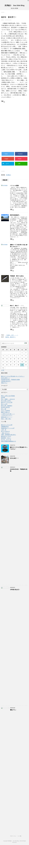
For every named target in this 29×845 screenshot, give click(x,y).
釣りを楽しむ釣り (6, 400)
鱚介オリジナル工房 (6, 402)
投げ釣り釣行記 (5, 407)
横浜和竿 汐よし (6, 438)
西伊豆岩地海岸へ (15, 215)
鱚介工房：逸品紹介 (6, 405)
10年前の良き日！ (6, 381)
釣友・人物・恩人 (6, 418)
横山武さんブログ (6, 436)
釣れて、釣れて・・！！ (17, 305)
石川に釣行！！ (5, 378)
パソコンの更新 (14, 185)
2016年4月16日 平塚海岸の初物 (10, 379)
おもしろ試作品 (5, 410)
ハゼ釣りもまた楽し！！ (8, 414)
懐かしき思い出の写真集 (8, 395)
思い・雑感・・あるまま (8, 399)
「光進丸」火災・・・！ (11, 335)
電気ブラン (4, 383)
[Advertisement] (14, 116)
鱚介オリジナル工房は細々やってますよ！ (13, 376)
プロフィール (13, 836)
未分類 (3, 397)
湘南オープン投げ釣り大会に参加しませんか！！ (18, 245)
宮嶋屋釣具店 (5, 426)
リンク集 (19, 836)
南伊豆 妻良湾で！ (10, 337)
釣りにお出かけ (5, 431)
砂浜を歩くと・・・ (6, 417)
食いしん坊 (4, 404)
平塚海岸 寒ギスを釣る (17, 276)
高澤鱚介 (8, 175)
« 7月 (2, 370)
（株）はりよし (5, 433)
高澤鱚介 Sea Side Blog (14, 5)
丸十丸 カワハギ (6, 439)
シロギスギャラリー (6, 415)
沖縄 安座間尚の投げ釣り (8, 434)
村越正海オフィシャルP (7, 428)
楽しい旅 (3, 409)
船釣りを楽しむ (5, 412)
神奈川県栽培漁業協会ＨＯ (8, 441)
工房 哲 (3, 429)
